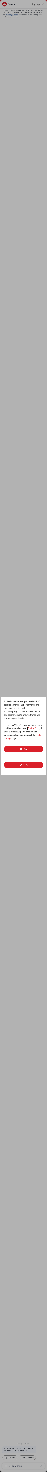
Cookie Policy (34, 728)
